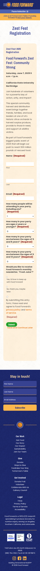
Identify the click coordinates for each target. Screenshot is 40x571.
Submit (11, 324)
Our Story (20, 443)
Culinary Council (20, 490)
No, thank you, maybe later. (16, 290)
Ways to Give (20, 465)
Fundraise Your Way (20, 468)
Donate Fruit (20, 481)
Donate (20, 462)
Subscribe (20, 407)
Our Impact (20, 446)
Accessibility (20, 509)
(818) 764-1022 (11, 553)
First (8, 168)
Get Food (20, 440)
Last (8, 184)
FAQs (20, 501)
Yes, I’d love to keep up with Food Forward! (16, 280)
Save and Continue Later (20, 328)
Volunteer (20, 484)
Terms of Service (20, 506)
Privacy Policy (20, 503)
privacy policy (13, 309)
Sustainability (20, 449)
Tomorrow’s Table (20, 471)
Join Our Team (20, 451)
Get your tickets (25, 18)
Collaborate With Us (20, 487)
